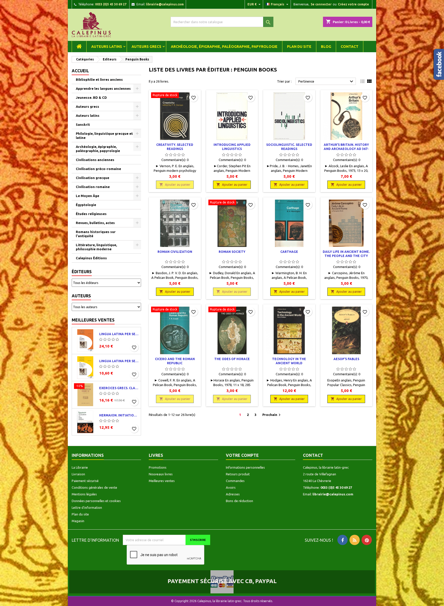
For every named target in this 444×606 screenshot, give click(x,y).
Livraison (78, 474)
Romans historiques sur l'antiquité (96, 234)
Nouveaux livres (161, 474)
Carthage (289, 251)
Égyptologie (86, 205)
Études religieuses (91, 214)
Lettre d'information (87, 507)
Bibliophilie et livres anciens (99, 79)
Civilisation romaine (93, 187)
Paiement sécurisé (85, 481)
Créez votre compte (353, 4)
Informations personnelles (245, 467)
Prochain (272, 415)
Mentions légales (84, 494)
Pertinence (326, 81)
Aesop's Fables (346, 359)
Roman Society (232, 251)
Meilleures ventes (93, 320)
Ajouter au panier (174, 184)
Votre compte (242, 455)
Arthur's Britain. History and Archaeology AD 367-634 (346, 149)
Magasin (78, 521)
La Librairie (80, 467)
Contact (349, 46)
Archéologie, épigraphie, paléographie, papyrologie (224, 46)
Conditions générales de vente (94, 487)
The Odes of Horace (232, 359)
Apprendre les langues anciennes (103, 88)
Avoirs (231, 487)
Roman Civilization (175, 251)
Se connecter (321, 4)
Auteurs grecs (146, 46)
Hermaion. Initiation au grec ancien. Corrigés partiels (119, 415)
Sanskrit (83, 124)
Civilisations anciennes (95, 160)
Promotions (157, 467)
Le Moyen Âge (87, 196)
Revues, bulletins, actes (95, 223)
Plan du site (299, 46)
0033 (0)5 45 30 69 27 (110, 4)
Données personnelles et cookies (96, 501)
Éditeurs (82, 271)
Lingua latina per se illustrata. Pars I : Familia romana (119, 334)
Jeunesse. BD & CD (91, 97)
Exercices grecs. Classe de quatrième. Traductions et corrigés (119, 388)
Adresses (233, 494)
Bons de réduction (239, 501)
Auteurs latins (106, 46)
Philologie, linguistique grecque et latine (104, 135)
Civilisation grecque (92, 178)
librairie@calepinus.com (165, 4)
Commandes (235, 481)
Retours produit (238, 474)
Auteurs (81, 295)
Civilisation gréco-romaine (98, 169)
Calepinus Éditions (91, 258)
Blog (326, 46)
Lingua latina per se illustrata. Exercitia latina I (119, 361)
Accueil (80, 70)
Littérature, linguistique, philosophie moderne (96, 247)
